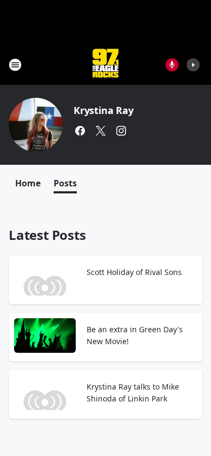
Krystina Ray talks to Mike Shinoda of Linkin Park (133, 392)
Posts (65, 183)
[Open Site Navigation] (15, 64)
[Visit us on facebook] (80, 130)
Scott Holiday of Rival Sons (134, 272)
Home (28, 183)
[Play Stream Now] (193, 64)
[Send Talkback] (172, 64)
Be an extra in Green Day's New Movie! (135, 335)
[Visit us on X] (100, 130)
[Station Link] (105, 64)
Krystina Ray (104, 110)
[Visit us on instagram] (121, 130)
